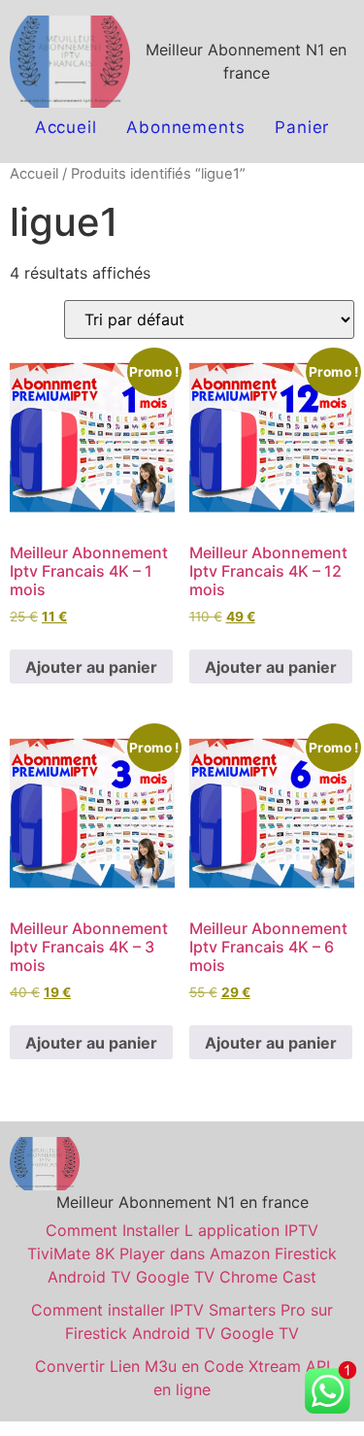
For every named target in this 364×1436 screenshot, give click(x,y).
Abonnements (186, 127)
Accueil (66, 127)
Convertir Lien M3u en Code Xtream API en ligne (182, 1377)
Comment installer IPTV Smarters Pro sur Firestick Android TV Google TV (182, 1321)
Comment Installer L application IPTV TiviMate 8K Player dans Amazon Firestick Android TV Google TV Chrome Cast (182, 1253)
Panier (302, 127)
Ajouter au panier (91, 667)
